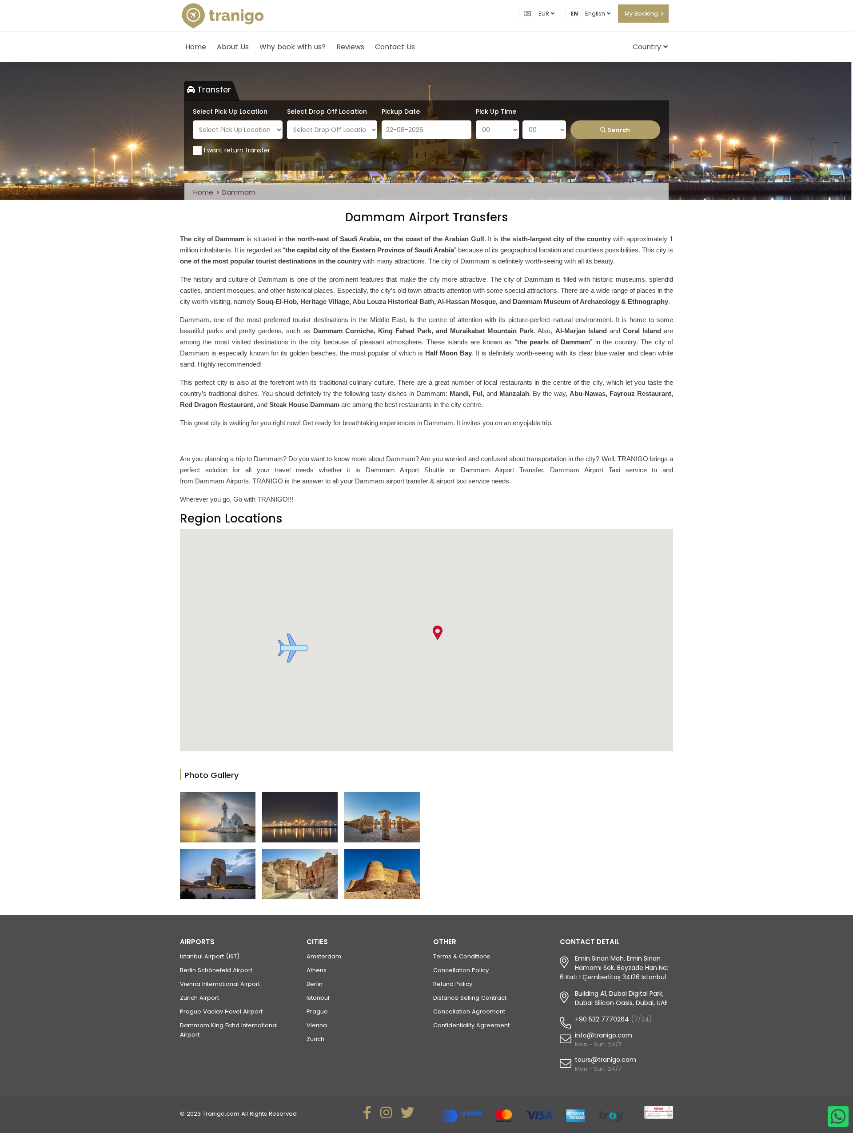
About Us (233, 47)
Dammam (238, 192)
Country (648, 47)
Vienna (317, 1025)
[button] (293, 648)
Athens (317, 970)
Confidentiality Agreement (471, 1025)
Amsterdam (324, 956)
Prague (317, 1011)
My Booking (641, 13)
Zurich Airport (199, 997)
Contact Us (395, 47)
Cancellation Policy (461, 970)
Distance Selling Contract (469, 997)
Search (618, 130)
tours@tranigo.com (605, 1059)
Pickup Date (401, 111)
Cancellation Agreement (469, 1011)
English (596, 13)
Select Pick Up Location (230, 111)
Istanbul (318, 997)
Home (195, 47)
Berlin (315, 984)
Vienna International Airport (220, 984)
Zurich (315, 1039)
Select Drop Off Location (327, 111)
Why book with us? (292, 47)
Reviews (350, 47)
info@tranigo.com (603, 1035)
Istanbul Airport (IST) (209, 956)
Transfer (213, 89)
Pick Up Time (496, 111)
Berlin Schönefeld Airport (216, 970)
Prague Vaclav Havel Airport (221, 1011)
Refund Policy (452, 984)
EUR (544, 13)
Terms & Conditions (461, 956)
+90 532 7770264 (602, 1019)
